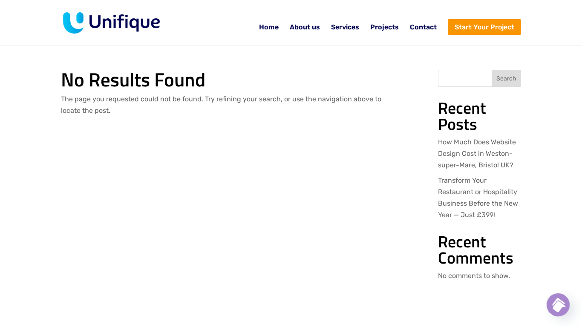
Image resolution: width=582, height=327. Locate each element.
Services (345, 27)
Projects (384, 27)
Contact (423, 27)
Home (269, 27)
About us (305, 27)
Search (506, 78)
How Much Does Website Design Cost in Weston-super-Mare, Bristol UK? (477, 153)
